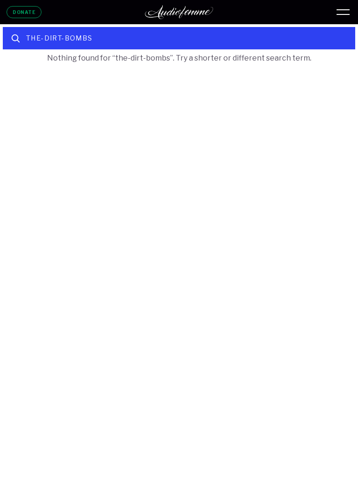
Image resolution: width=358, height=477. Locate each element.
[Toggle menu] (343, 12)
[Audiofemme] (179, 12)
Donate (24, 12)
